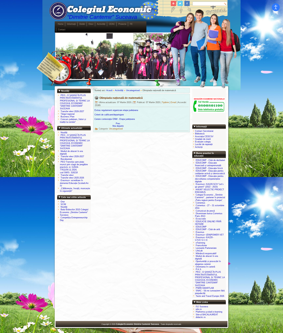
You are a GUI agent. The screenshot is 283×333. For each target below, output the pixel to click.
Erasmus (200, 232)
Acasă (109, 90)
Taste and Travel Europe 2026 (210, 296)
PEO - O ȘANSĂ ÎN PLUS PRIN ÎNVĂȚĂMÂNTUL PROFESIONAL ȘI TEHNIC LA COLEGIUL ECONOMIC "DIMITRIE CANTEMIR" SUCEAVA (210, 278)
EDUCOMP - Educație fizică (209, 168)
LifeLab (199, 250)
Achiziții (199, 147)
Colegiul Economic (108, 9)
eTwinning (200, 243)
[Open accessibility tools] (276, 7)
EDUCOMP (201, 226)
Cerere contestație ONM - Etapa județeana (114, 119)
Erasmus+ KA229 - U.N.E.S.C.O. (204, 238)
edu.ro (199, 309)
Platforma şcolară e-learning (209, 312)
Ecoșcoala (201, 218)
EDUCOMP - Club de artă (208, 229)
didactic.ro (201, 317)
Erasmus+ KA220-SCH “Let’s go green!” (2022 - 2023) (209, 185)
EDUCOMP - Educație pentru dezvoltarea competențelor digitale (209, 179)
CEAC (112, 24)
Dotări (82, 24)
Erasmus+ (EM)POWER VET (210, 235)
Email (174, 102)
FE (131, 24)
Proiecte (122, 24)
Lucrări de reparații (204, 144)
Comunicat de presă (205, 211)
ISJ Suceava (202, 306)
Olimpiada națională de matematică (121, 98)
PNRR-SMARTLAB (205, 288)
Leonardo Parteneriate (206, 248)
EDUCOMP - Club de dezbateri (210, 160)
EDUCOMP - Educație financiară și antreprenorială (208, 164)
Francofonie (201, 245)
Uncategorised (133, 90)
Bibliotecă (199, 133)
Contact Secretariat (204, 131)
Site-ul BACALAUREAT (207, 314)
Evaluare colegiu (203, 141)
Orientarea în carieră (205, 266)
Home (60, 24)
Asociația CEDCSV (204, 136)
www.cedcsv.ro (146, 330)
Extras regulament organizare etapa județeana (116, 110)
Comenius (200, 203)
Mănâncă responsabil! (206, 253)
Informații (71, 24)
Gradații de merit (203, 139)
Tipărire (166, 102)
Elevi (91, 24)
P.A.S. (199, 269)
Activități (101, 24)
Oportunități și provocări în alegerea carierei (208, 262)
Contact (61, 29)
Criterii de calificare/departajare (109, 114)
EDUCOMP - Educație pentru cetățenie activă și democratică (210, 172)
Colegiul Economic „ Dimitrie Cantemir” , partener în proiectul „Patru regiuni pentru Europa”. (210, 197)
